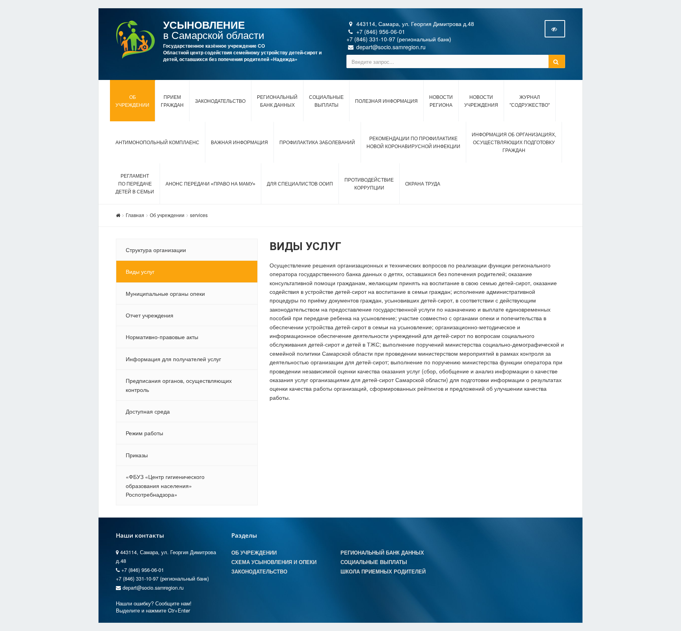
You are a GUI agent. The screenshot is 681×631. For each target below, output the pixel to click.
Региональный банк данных (382, 552)
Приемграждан (172, 101)
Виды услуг (140, 271)
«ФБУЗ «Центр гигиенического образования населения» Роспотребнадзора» (165, 485)
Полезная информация (386, 101)
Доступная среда (148, 411)
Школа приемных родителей (383, 571)
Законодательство (220, 101)
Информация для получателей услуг (173, 359)
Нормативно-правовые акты (162, 337)
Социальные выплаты (373, 562)
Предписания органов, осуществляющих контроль (179, 385)
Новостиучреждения (481, 101)
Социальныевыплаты (326, 101)
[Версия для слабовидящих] (555, 28)
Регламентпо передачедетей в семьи (134, 184)
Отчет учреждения (149, 315)
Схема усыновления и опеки (273, 562)
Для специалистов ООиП (300, 184)
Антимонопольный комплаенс (157, 142)
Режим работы (144, 433)
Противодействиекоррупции (369, 184)
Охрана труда (422, 184)
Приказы (137, 455)
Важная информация (239, 142)
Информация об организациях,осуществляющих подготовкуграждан (514, 142)
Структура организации (156, 250)
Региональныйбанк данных (277, 101)
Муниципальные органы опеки (165, 293)
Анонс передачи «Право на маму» (210, 184)
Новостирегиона (441, 101)
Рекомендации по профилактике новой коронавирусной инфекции (413, 142)
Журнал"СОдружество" (530, 101)
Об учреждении (167, 215)
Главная (135, 215)
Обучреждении (132, 101)
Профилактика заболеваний (317, 142)
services (199, 215)
